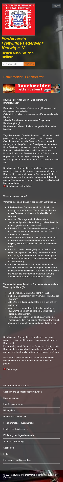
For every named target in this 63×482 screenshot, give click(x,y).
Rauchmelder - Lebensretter (20, 423)
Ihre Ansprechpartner (13, 404)
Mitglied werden (10, 398)
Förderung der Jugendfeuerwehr (18, 435)
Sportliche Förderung (13, 441)
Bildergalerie (9, 410)
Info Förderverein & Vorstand (17, 385)
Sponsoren (8, 448)
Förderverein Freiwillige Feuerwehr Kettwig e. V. (22, 43)
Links (6, 454)
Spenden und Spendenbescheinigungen (22, 392)
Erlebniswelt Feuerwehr (14, 416)
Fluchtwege (11, 369)
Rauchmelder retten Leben (19, 186)
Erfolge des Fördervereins (15, 429)
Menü (56, 6)
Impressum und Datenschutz (17, 460)
